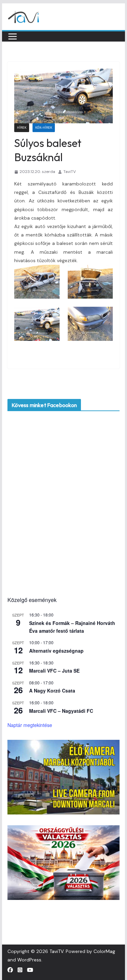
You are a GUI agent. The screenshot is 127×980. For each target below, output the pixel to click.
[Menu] (12, 36)
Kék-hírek (43, 127)
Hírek (21, 127)
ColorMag (104, 951)
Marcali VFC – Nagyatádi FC (61, 710)
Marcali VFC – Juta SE (54, 670)
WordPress (29, 960)
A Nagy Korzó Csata (52, 690)
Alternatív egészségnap (56, 650)
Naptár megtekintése (29, 725)
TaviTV (69, 171)
